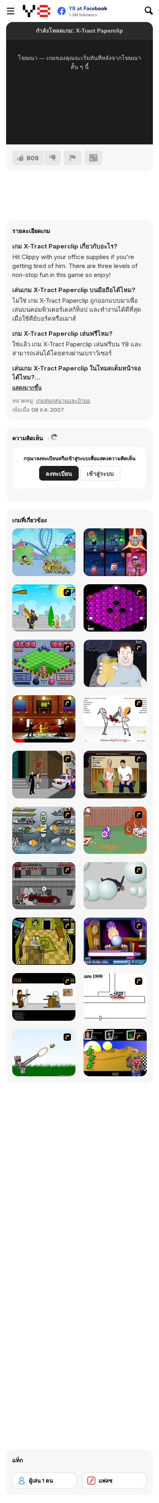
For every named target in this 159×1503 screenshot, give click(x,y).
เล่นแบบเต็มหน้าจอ (79, 127)
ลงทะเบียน (59, 473)
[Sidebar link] (10, 11)
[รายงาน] (73, 158)
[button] (27, 387)
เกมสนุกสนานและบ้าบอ (63, 400)
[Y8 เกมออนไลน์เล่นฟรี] (36, 11)
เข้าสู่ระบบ (100, 473)
